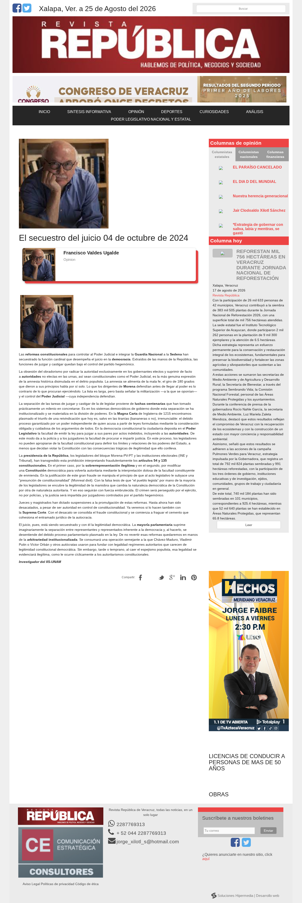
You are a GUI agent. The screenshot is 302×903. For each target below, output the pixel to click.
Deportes (171, 112)
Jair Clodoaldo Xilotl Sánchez (259, 210)
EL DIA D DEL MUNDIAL (254, 182)
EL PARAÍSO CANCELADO (257, 167)
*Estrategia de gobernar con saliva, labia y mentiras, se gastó (258, 229)
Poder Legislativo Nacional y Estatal (151, 119)
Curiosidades (214, 112)
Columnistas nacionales (249, 154)
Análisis (254, 112)
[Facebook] (17, 11)
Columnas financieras (275, 154)
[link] (226, 295)
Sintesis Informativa (89, 112)
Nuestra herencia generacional (260, 196)
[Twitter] (26, 11)
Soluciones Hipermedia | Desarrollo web (248, 896)
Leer (248, 525)
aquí (206, 859)
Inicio (44, 112)
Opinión (136, 112)
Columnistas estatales (222, 154)
